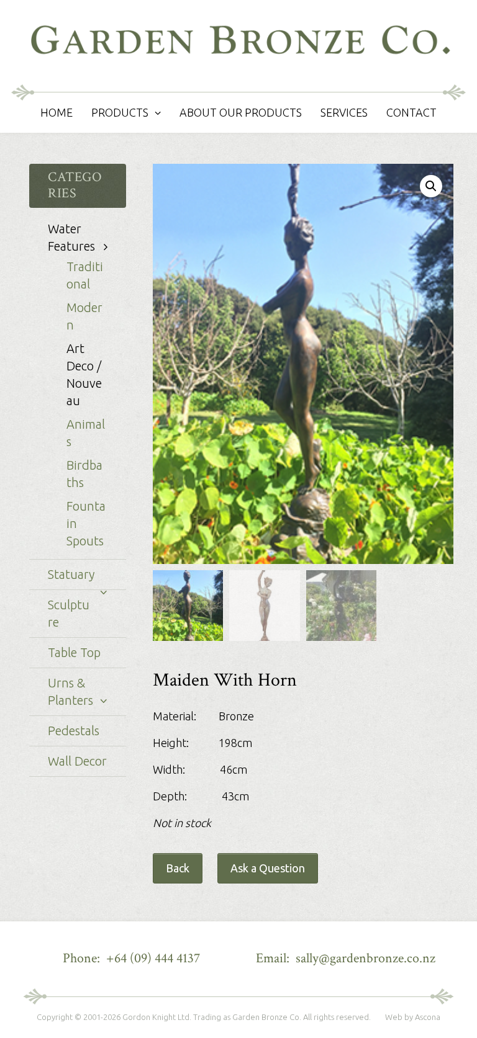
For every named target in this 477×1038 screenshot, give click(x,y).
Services (344, 112)
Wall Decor (77, 761)
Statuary (71, 574)
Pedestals (73, 730)
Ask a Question (267, 868)
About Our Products (240, 112)
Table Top (74, 652)
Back (177, 868)
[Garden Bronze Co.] (238, 46)
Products (119, 112)
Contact (411, 112)
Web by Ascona (412, 1017)
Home (56, 112)
